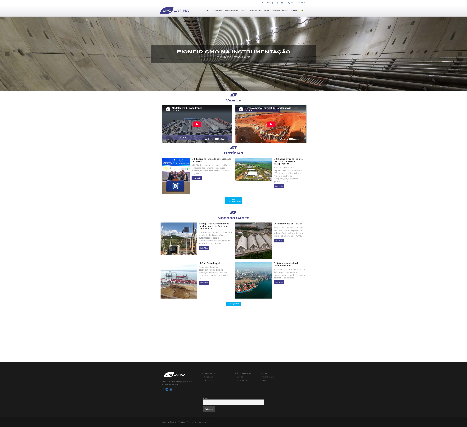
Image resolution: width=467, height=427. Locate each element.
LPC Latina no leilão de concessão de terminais (211, 160)
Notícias (267, 11)
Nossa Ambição (210, 377)
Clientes (244, 11)
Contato (294, 11)
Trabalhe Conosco (280, 11)
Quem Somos (217, 11)
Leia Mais (197, 178)
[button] (7, 54)
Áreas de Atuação (231, 11)
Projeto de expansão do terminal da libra (286, 264)
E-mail (205, 398)
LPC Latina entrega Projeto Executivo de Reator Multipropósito (288, 161)
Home (207, 11)
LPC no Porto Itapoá (209, 263)
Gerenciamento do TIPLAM (288, 223)
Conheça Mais (233, 303)
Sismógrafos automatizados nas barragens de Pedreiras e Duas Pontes (214, 226)
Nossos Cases (255, 11)
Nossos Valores (210, 380)
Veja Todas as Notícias (233, 200)
